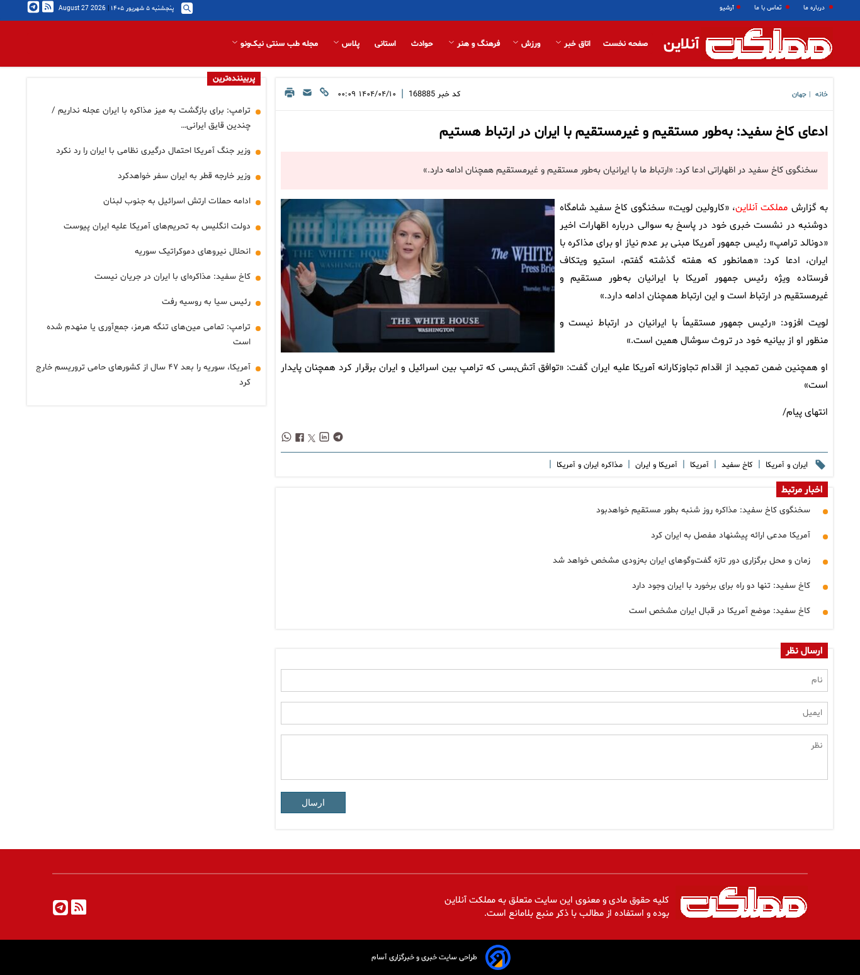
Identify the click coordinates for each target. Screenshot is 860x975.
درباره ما (815, 8)
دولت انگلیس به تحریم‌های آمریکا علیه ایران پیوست (157, 226)
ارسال (313, 802)
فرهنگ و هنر (477, 44)
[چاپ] (289, 96)
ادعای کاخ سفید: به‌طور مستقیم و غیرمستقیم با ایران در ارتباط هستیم (633, 132)
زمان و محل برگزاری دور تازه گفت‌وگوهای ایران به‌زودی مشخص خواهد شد (681, 560)
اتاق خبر (576, 44)
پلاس (350, 44)
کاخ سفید (736, 465)
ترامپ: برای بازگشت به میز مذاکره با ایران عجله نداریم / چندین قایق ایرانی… (151, 118)
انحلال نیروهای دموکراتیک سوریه (193, 251)
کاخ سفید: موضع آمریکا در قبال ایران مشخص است (719, 611)
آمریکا (698, 465)
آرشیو (727, 8)
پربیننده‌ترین (234, 78)
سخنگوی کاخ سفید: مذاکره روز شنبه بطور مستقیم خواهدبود (703, 510)
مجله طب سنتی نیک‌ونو (279, 44)
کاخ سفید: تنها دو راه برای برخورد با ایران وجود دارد (721, 586)
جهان (799, 94)
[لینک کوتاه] (324, 96)
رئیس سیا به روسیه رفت (206, 302)
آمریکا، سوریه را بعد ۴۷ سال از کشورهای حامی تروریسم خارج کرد (143, 374)
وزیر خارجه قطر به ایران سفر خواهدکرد (184, 176)
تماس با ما (768, 8)
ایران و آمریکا (785, 465)
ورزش (531, 44)
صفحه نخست (625, 44)
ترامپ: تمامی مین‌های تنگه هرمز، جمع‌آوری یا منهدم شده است (149, 334)
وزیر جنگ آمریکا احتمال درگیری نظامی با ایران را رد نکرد (153, 151)
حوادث (423, 44)
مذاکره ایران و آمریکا (588, 465)
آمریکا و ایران (655, 465)
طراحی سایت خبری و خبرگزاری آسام (424, 957)
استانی (387, 44)
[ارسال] (307, 96)
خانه (821, 94)
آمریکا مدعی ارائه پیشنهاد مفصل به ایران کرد (730, 535)
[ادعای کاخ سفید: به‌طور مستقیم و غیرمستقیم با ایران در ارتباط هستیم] (417, 275)
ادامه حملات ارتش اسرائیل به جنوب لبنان (177, 201)
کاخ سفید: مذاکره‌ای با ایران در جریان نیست (172, 277)
